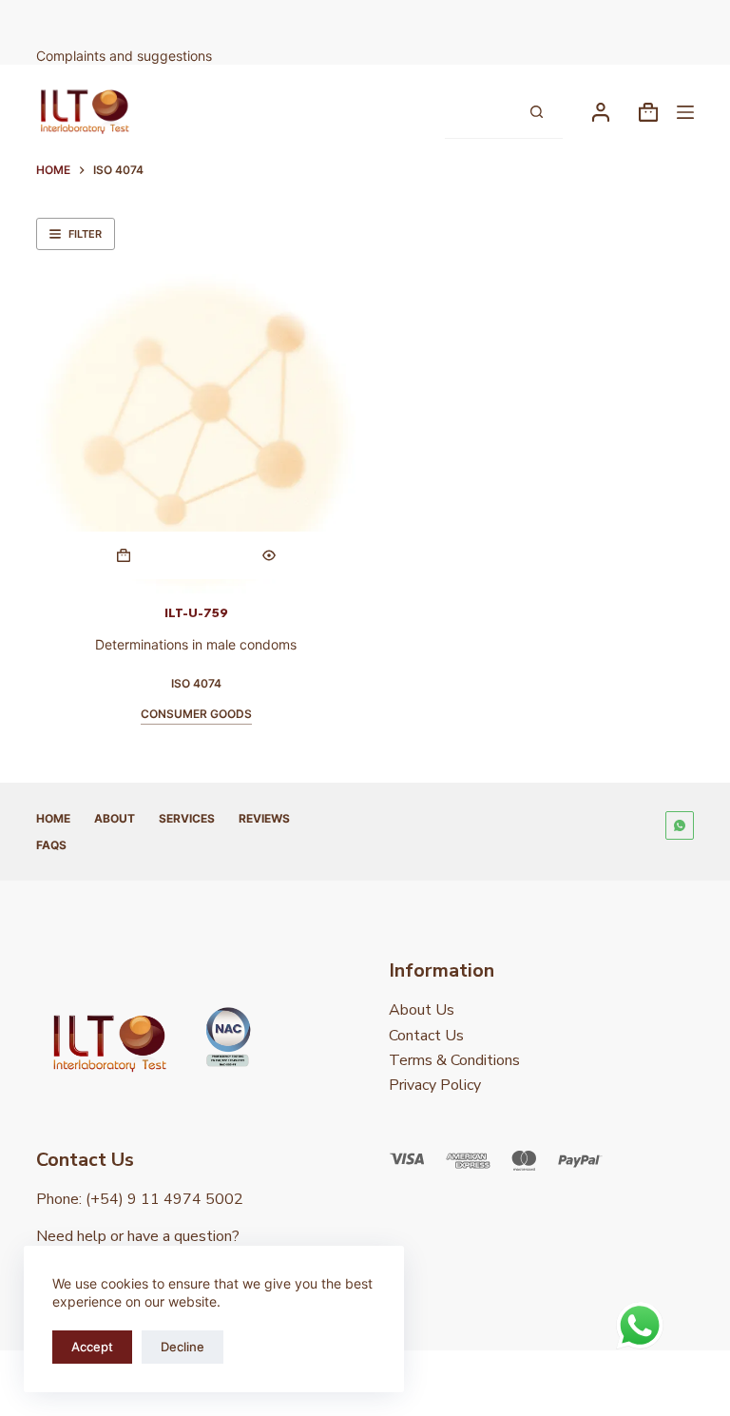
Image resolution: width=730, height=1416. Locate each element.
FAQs (51, 845)
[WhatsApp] (679, 825)
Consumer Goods (196, 714)
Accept (92, 1346)
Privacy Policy (435, 1085)
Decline (182, 1346)
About (114, 818)
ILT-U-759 (196, 613)
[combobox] (478, 112)
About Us (421, 1009)
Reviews (264, 818)
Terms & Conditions (454, 1060)
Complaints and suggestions (126, 56)
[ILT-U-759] (195, 433)
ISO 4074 (196, 683)
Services (187, 818)
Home (53, 818)
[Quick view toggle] (268, 555)
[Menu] (685, 112)
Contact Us (426, 1035)
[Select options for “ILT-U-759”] (123, 555)
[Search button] (537, 112)
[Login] (600, 112)
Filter (85, 234)
